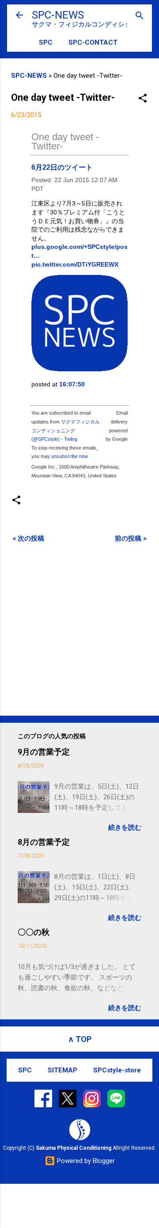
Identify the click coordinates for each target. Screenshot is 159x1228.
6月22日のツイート (62, 167)
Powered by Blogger (85, 1161)
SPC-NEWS (58, 15)
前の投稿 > (131, 538)
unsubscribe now (69, 456)
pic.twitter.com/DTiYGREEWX (74, 264)
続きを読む (124, 827)
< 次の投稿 (28, 538)
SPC (46, 42)
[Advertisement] (79, 629)
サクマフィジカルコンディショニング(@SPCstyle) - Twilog (65, 430)
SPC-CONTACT (92, 42)
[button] (142, 99)
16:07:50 (72, 384)
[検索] (139, 16)
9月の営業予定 (44, 751)
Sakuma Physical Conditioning (73, 1148)
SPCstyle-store (117, 1070)
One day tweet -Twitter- (65, 141)
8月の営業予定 (44, 842)
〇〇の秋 (33, 932)
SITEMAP (62, 1070)
